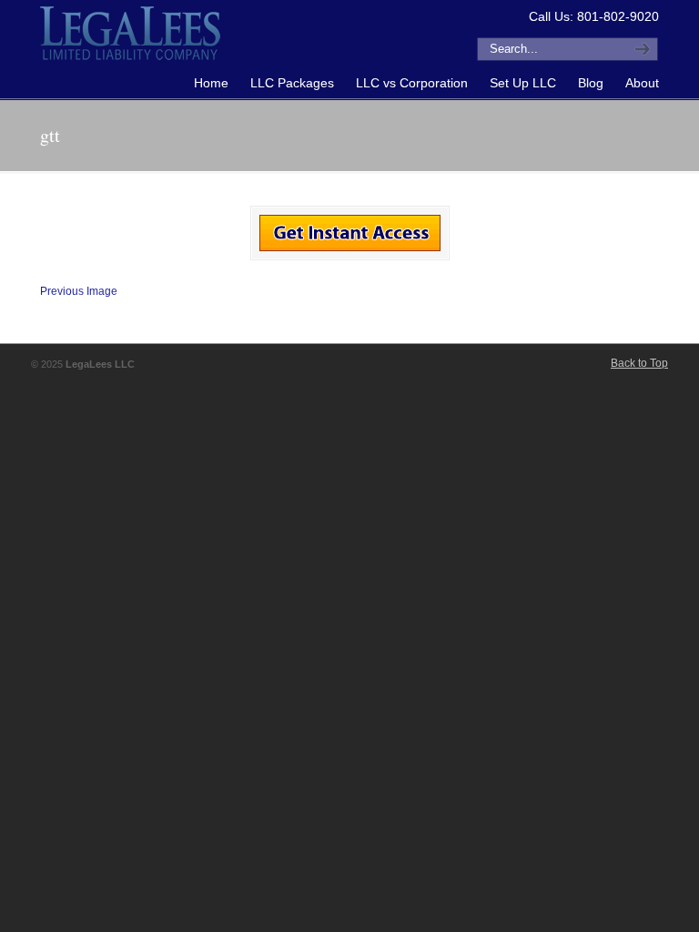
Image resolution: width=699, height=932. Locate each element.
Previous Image (78, 291)
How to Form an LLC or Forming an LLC (131, 32)
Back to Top (639, 363)
